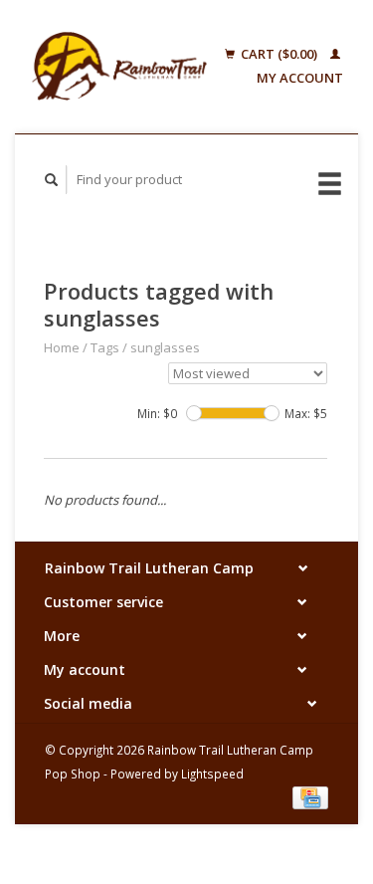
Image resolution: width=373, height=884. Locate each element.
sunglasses (165, 347)
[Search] (52, 179)
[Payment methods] (310, 796)
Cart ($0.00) (279, 54)
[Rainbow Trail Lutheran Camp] (119, 67)
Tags (105, 347)
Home (62, 347)
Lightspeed (212, 773)
